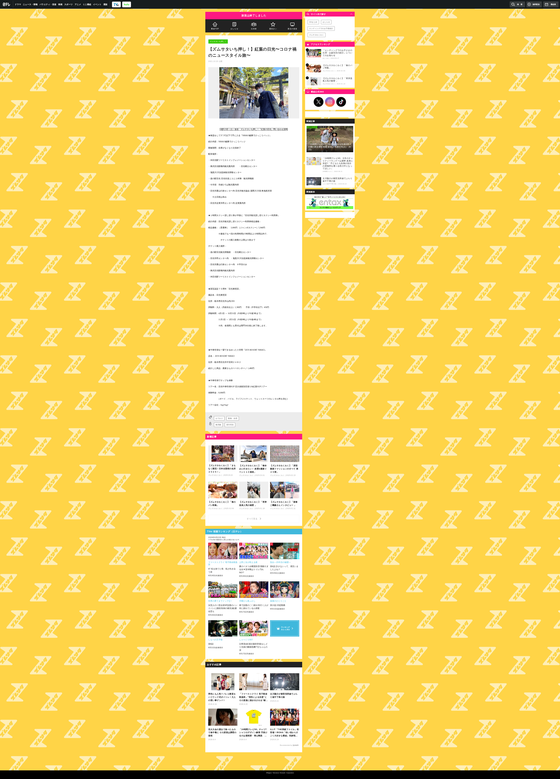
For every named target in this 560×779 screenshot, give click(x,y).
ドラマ (18, 4)
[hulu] (126, 4)
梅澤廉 (218, 425)
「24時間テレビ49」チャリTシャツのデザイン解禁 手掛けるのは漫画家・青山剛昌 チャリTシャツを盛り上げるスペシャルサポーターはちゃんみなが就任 (253, 732)
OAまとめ (313, 22)
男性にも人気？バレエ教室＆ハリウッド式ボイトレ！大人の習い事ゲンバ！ (222, 697)
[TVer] (116, 4)
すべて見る (252, 519)
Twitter (319, 102)
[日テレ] (6, 4)
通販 (105, 4)
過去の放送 (292, 29)
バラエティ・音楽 (48, 4)
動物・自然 (232, 418)
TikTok (341, 102)
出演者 (254, 29)
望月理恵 (230, 425)
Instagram (330, 102)
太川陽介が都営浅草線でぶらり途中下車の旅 (284, 695)
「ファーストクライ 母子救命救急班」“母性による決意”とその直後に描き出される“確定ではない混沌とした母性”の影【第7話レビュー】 (253, 697)
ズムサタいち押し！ (218, 41)
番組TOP (215, 29)
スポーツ (68, 4)
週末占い (273, 29)
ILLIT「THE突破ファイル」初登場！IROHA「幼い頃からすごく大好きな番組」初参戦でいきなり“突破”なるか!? (284, 732)
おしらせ (234, 29)
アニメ (78, 4)
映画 (60, 4)
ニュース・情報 (30, 4)
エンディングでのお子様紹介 (321, 28)
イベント (97, 4)
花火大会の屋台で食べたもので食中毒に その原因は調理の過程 (222, 732)
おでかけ (219, 418)
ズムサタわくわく (316, 35)
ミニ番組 (87, 4)
